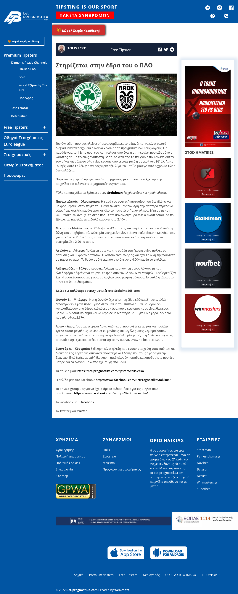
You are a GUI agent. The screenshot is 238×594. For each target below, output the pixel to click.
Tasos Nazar (19, 108)
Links (106, 450)
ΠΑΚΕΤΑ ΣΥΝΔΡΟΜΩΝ (85, 15)
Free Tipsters (128, 575)
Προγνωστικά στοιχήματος (122, 469)
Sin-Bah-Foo (27, 69)
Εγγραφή (206, 194)
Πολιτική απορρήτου (70, 456)
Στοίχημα (109, 456)
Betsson (17, 195)
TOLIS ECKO (76, 48)
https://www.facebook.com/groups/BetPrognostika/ (111, 393)
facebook (87, 402)
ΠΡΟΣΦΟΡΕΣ (211, 575)
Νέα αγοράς (151, 575)
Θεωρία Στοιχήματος (23, 165)
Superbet (203, 489)
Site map (62, 476)
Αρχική (78, 575)
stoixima (109, 463)
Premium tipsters (101, 575)
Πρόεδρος (26, 98)
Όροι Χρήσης (65, 450)
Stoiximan (204, 450)
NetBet (16, 203)
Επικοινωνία (64, 469)
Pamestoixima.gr (209, 456)
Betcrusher (19, 116)
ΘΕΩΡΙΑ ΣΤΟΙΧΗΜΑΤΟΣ (181, 575)
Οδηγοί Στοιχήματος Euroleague (23, 141)
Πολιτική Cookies (68, 463)
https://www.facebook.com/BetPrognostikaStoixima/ (133, 380)
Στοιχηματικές (17, 154)
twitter (82, 411)
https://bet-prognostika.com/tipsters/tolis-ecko (110, 371)
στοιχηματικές (97, 291)
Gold (22, 77)
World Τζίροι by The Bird (33, 87)
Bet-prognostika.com (82, 590)
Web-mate (121, 590)
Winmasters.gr (21, 211)
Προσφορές (14, 175)
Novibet (16, 186)
